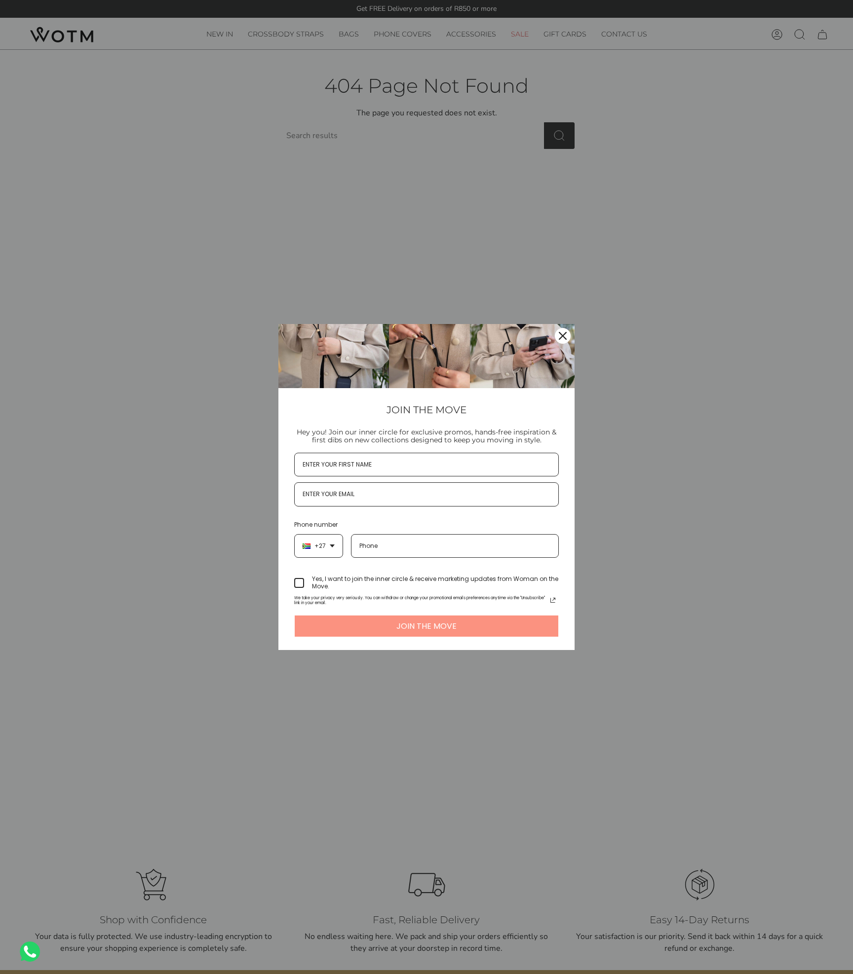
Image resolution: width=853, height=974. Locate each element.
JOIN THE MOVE (426, 626)
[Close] (563, 336)
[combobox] (318, 546)
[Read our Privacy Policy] (553, 600)
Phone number (316, 524)
